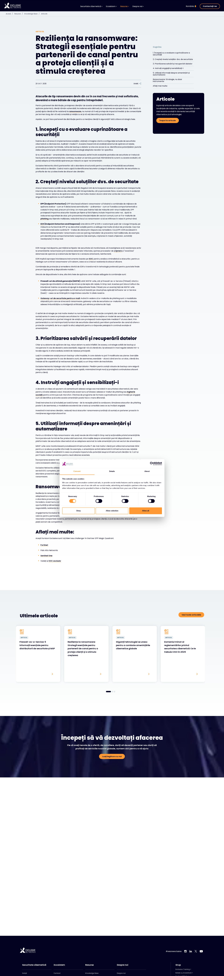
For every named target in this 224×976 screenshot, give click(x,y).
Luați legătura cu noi (112, 756)
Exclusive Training (182, 969)
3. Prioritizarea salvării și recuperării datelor (172, 63)
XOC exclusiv (55, 561)
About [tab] (147, 471)
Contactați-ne (210, 6)
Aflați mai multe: (160, 86)
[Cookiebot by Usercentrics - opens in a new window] (152, 463)
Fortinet (44, 545)
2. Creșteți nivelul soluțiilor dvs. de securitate (173, 59)
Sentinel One (46, 555)
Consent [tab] (77, 471)
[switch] (99, 501)
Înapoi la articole (167, 120)
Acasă (9, 14)
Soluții (24, 973)
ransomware (75, 111)
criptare (118, 251)
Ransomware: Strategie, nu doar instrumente (167, 80)
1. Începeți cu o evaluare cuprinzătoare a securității (171, 53)
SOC (91, 258)
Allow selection (112, 511)
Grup (178, 965)
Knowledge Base (32, 14)
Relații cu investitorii (183, 973)
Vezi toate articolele (191, 614)
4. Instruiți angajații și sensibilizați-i (168, 68)
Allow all (145, 511)
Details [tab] (112, 471)
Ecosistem (59, 965)
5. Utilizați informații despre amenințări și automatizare (171, 73)
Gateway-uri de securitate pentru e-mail (60, 298)
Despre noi (122, 965)
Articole (44, 14)
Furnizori (57, 973)
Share (136, 83)
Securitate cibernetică (34, 965)
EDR (42, 224)
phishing (44, 218)
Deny (78, 511)
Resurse (18, 14)
